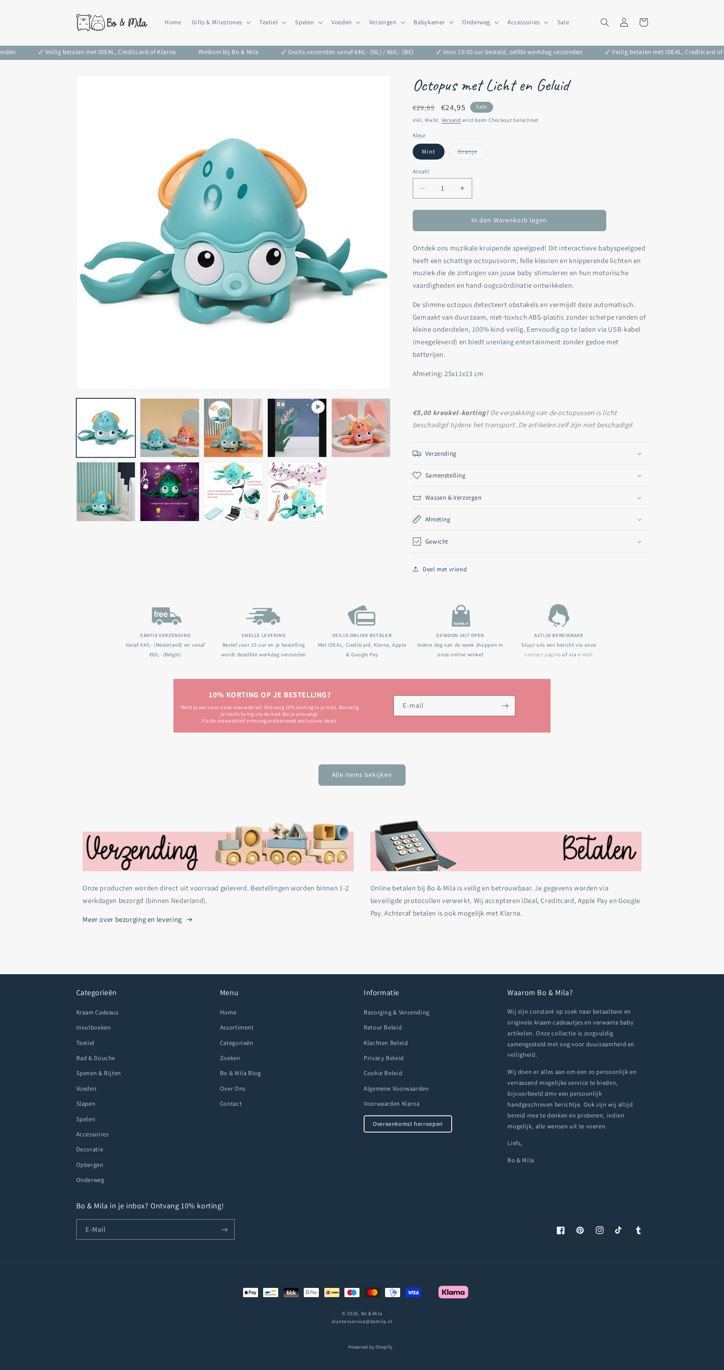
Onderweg (90, 1180)
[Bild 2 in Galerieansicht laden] (169, 428)
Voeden (86, 1088)
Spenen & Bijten (98, 1073)
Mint (428, 151)
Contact (231, 1103)
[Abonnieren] (224, 1229)
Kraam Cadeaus (97, 1012)
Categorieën (236, 1043)
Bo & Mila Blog (240, 1073)
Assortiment (237, 1027)
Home (228, 1012)
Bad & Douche (96, 1058)
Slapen (86, 1103)
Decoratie (89, 1149)
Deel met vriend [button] (445, 569)
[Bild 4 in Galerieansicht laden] (361, 428)
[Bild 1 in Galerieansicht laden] (106, 428)
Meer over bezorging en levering (132, 919)
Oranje (472, 153)
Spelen (86, 1119)
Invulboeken (93, 1027)
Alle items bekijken (362, 774)
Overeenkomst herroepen (408, 1123)
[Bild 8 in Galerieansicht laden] (297, 491)
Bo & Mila (372, 1313)
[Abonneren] (505, 705)
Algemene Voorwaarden (396, 1088)
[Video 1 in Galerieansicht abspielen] (297, 428)
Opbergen (89, 1165)
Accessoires (92, 1134)
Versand (451, 120)
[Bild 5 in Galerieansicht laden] (106, 491)
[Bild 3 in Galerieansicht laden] (233, 428)
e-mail (585, 654)
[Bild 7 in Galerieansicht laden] (233, 491)
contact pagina (543, 654)
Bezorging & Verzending (396, 1012)
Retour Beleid (383, 1027)
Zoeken (230, 1058)
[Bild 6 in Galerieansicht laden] (169, 491)
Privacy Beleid (384, 1058)
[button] (220, 22)
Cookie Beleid (383, 1073)
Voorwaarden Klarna (391, 1103)
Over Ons (233, 1088)
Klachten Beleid (386, 1043)
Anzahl (421, 171)
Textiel (85, 1043)
